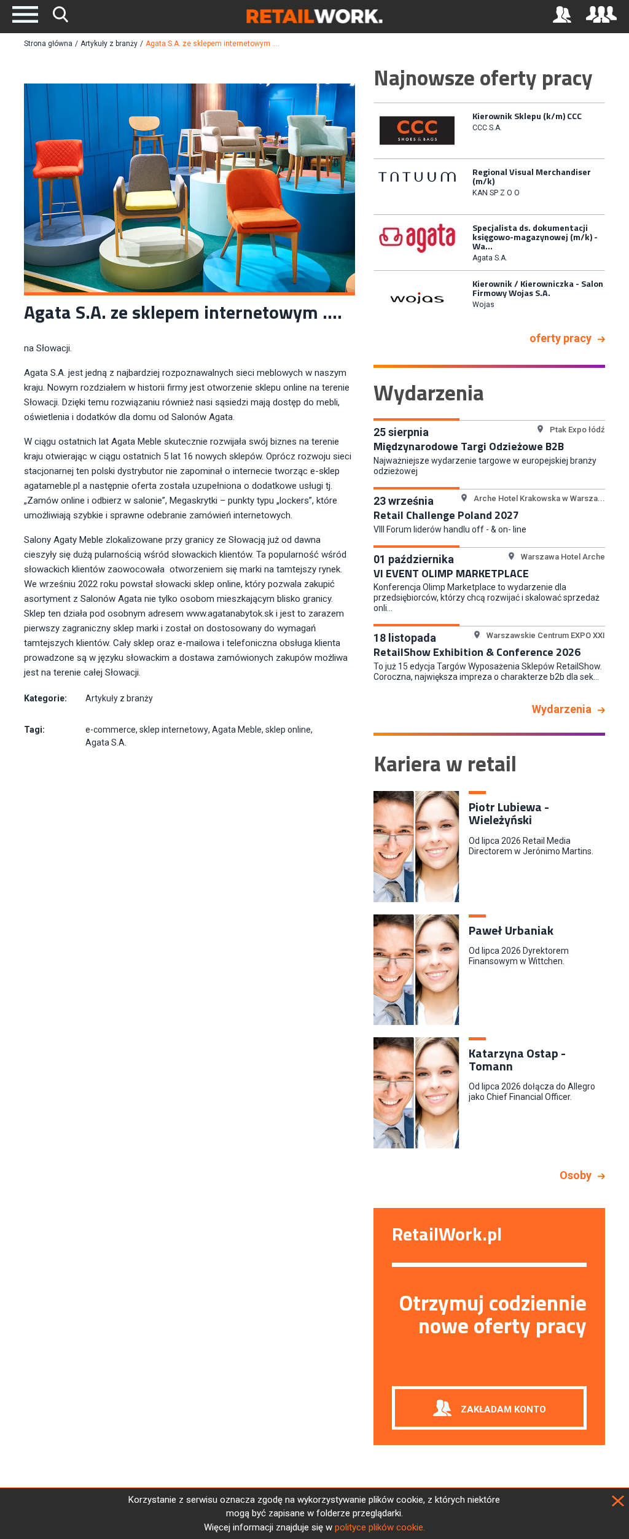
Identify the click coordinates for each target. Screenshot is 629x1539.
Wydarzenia (562, 709)
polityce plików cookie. (380, 1527)
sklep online (288, 729)
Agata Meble (237, 729)
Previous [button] (364, 212)
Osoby (576, 1175)
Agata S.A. (106, 742)
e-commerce (110, 729)
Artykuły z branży (109, 43)
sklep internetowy (173, 729)
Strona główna (48, 43)
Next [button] (614, 212)
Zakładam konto (503, 1409)
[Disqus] (189, 935)
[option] (489, 130)
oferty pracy (560, 338)
